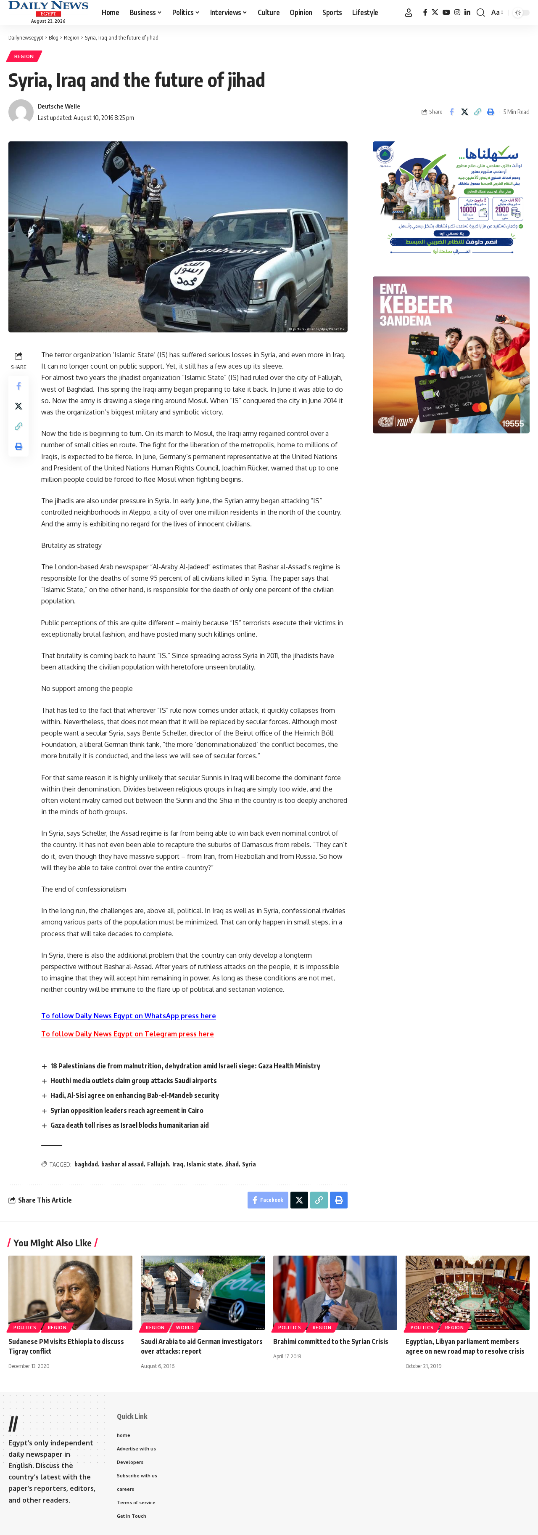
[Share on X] (464, 112)
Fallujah (158, 1164)
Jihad (232, 1164)
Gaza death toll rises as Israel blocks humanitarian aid (129, 1125)
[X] (435, 12)
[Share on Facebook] (451, 112)
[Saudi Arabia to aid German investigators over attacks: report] (203, 1293)
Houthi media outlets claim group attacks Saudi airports (133, 1080)
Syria (249, 1164)
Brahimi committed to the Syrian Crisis (330, 1341)
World (185, 1327)
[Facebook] (425, 12)
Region (24, 56)
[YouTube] (446, 12)
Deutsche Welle (59, 106)
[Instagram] (457, 12)
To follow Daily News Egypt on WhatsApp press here (128, 1016)
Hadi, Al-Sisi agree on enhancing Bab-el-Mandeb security (134, 1095)
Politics (25, 1327)
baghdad (86, 1164)
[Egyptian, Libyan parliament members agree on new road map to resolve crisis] (468, 1293)
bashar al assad (122, 1164)
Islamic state (204, 1164)
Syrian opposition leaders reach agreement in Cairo (126, 1110)
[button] (408, 12)
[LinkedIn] (467, 12)
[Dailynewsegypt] (48, 9)
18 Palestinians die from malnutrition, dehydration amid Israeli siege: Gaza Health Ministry (185, 1066)
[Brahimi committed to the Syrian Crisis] (335, 1293)
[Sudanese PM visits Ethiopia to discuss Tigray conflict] (70, 1293)
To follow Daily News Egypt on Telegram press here (127, 1034)
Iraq (177, 1164)
